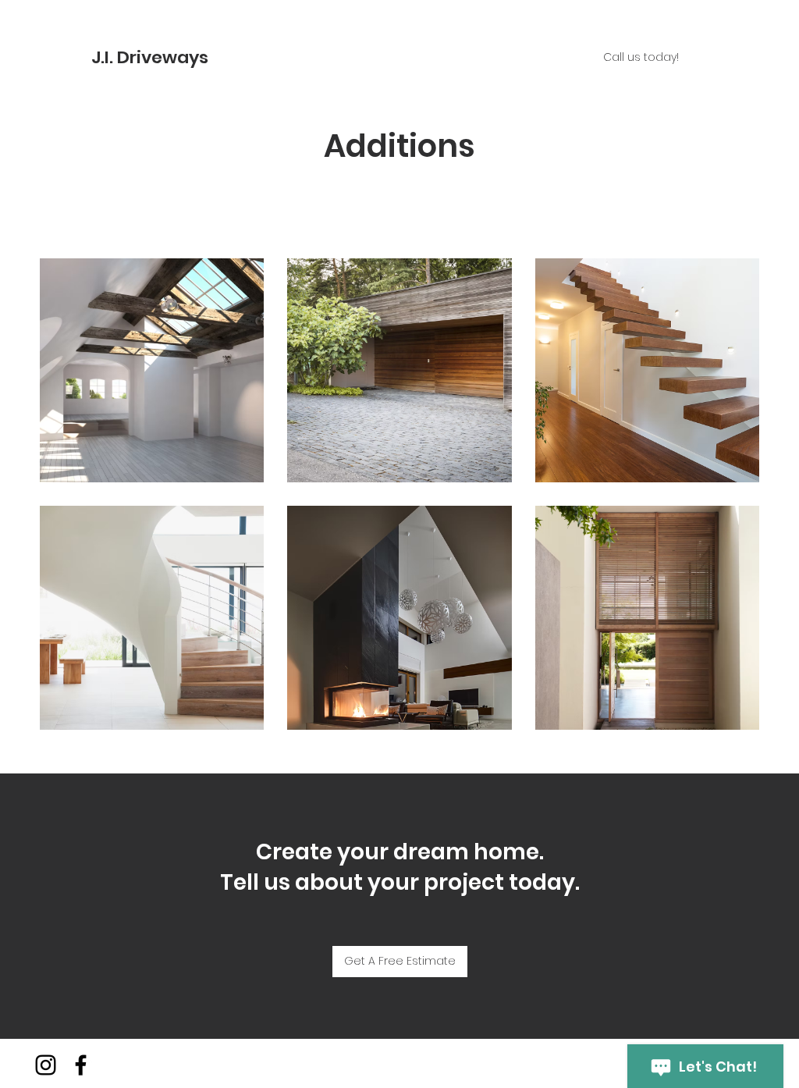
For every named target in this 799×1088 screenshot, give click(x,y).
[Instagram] (45, 1065)
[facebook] (80, 1065)
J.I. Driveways (151, 57)
